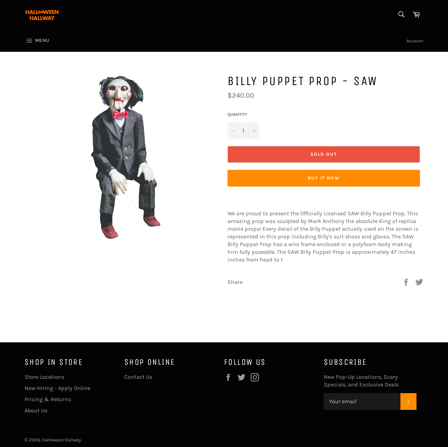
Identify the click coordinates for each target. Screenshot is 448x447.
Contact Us (138, 376)
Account (415, 40)
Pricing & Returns (47, 399)
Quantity (237, 114)
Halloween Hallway (61, 439)
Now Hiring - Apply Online (57, 388)
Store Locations (44, 376)
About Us (35, 410)
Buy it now (324, 178)
